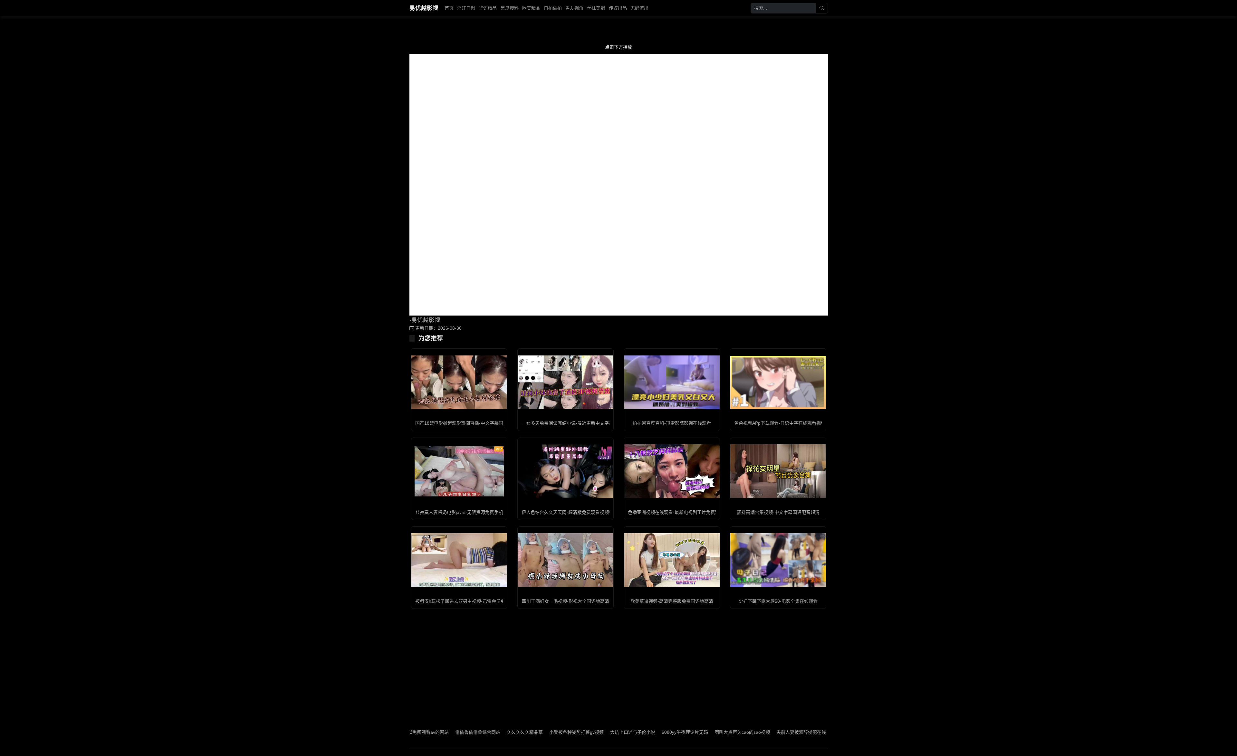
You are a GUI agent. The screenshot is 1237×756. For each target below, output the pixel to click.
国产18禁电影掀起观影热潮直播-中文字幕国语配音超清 (470, 423)
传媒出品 (618, 8)
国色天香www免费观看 (819, 732)
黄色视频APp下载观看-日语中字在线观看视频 (779, 423)
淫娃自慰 (466, 8)
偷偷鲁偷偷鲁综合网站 (441, 732)
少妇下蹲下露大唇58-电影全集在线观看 (778, 601)
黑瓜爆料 (510, 8)
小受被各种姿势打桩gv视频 (540, 732)
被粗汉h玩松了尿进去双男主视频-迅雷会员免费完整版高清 (473, 601)
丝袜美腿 (596, 8)
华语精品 (488, 8)
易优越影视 (423, 8)
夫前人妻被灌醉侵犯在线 (765, 732)
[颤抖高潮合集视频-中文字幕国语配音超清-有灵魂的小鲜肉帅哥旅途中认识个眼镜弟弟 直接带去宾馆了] (778, 471)
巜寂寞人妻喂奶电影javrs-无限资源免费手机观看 (463, 512)
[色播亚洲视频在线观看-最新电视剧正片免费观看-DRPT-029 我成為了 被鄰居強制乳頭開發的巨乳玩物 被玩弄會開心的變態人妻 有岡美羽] (672, 471)
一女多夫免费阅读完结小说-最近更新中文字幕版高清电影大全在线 (588, 423)
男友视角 (574, 8)
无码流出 (639, 8)
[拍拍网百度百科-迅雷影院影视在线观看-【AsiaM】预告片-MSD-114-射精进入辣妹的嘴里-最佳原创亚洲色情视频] (672, 382)
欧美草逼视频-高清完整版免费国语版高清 (671, 601)
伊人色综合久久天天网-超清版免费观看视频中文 (570, 512)
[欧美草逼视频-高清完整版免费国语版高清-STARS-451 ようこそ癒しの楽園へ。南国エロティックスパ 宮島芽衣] (672, 560)
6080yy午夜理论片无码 (649, 732)
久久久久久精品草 (489, 732)
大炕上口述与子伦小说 (596, 732)
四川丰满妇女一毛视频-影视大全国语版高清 (565, 601)
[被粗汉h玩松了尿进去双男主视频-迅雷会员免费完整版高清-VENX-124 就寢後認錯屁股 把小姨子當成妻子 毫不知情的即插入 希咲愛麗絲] (459, 560)
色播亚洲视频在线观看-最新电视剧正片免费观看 (676, 512)
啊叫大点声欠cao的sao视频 (706, 732)
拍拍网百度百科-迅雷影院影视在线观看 (672, 423)
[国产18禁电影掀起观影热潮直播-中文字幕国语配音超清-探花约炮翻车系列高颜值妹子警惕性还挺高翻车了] (459, 382)
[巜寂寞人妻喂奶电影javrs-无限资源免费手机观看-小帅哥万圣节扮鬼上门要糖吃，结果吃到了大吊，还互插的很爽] (459, 471)
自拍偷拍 (553, 8)
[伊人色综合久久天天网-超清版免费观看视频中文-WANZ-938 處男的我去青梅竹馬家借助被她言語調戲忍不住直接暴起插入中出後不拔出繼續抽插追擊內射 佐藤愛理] (565, 471)
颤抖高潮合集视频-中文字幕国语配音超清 (778, 512)
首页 (449, 8)
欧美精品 (531, 8)
